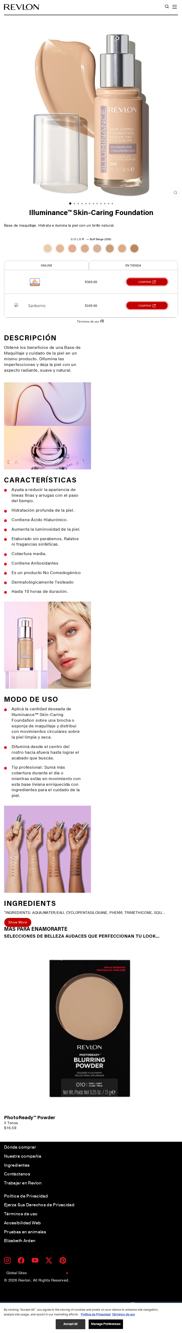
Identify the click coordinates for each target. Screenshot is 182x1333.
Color (91, 239)
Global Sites (16, 1273)
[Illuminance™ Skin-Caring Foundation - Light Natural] (85, 248)
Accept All (70, 1324)
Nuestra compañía (22, 1156)
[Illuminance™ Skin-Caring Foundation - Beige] (97, 248)
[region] (91, 1318)
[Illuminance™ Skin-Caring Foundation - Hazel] (134, 248)
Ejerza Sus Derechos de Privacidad (39, 1205)
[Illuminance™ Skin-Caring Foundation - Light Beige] (47, 248)
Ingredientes (16, 1165)
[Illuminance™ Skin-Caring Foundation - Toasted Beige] (122, 248)
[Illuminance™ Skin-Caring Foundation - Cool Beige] (109, 248)
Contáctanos (17, 1174)
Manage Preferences (105, 1324)
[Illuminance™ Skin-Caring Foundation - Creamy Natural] (60, 248)
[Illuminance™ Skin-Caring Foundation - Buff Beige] (72, 248)
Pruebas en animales (25, 1232)
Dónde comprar (20, 1147)
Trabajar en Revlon (23, 1183)
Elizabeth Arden (20, 1241)
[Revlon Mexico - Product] (22, 7)
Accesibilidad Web (22, 1223)
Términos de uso (21, 1214)
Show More (17, 922)
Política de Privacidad (26, 1196)
